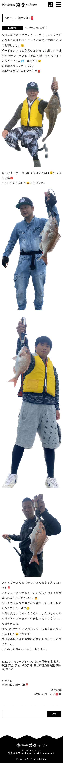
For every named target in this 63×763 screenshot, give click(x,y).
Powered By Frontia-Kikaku (31, 758)
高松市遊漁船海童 (44, 665)
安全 (10, 665)
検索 (54, 714)
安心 (17, 665)
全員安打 (44, 661)
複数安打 (27, 665)
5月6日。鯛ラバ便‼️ (46, 694)
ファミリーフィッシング (22, 661)
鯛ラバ (9, 669)
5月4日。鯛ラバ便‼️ (17, 684)
